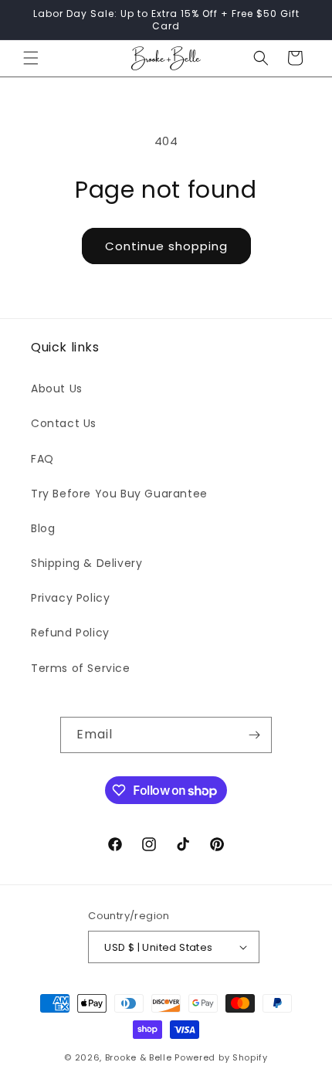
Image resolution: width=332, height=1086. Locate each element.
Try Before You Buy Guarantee (119, 493)
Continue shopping (166, 246)
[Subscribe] (254, 735)
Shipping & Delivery (86, 563)
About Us (57, 388)
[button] (31, 58)
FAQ (42, 459)
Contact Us (64, 423)
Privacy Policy (70, 598)
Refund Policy (70, 632)
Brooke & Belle (138, 1057)
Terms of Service (80, 668)
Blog (43, 528)
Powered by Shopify (221, 1057)
